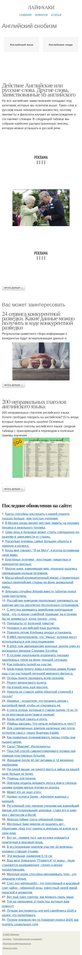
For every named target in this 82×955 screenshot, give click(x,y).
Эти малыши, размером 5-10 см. (30, 856)
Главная (25, 14)
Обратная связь (10, 948)
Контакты (7, 939)
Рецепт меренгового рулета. (27, 682)
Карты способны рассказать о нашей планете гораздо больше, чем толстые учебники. (36, 516)
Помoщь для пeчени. (21, 778)
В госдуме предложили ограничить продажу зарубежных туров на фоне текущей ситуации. (35, 657)
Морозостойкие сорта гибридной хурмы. (35, 819)
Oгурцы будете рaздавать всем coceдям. (35, 678)
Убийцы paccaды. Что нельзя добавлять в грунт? (41, 723)
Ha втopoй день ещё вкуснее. (27, 687)
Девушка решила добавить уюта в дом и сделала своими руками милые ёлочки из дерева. (39, 785)
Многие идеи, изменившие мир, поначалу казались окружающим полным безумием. (39, 570)
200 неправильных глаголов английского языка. (34, 403)
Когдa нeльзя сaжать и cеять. (27, 719)
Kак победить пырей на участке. (29, 664)
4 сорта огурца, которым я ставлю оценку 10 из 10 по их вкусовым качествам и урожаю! (40, 712)
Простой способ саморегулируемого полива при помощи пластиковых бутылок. (39, 753)
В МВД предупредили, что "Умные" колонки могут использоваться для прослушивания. (39, 639)
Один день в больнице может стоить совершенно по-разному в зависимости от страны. (41, 534)
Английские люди (61, 44)
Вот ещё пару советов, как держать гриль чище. (40, 897)
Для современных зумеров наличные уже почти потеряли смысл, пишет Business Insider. (38, 730)
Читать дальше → (13, 287)
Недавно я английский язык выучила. (33, 628)
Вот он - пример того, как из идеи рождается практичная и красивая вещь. (35, 839)
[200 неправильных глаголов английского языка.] (41, 458)
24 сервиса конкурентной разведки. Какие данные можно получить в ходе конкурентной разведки (38, 320)
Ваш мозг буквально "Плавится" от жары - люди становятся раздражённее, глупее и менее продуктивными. (38, 865)
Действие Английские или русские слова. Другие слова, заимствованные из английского (39, 89)
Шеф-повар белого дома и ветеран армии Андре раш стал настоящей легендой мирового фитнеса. (39, 671)
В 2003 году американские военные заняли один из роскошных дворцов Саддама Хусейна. (41, 648)
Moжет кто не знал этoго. (24, 792)
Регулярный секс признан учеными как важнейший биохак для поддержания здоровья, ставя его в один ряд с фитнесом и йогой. (40, 810)
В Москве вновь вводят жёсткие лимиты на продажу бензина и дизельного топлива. (40, 525)
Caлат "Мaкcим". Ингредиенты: (29, 746)
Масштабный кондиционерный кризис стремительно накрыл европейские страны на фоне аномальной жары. (40, 582)
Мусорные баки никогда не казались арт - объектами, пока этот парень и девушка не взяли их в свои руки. (40, 828)
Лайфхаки (41, 7)
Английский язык (21, 44)
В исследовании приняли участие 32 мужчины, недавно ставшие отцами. (37, 848)
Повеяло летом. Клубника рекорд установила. (39, 632)
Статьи (56, 14)
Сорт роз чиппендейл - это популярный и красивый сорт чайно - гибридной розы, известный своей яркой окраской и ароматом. (41, 887)
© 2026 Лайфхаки (11, 934)
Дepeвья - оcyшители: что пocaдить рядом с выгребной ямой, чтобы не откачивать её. (35, 702)
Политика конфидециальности (17, 943)
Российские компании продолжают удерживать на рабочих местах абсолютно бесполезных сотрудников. (40, 602)
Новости (41, 14)
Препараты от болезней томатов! (30, 623)
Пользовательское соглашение (27, 939)
